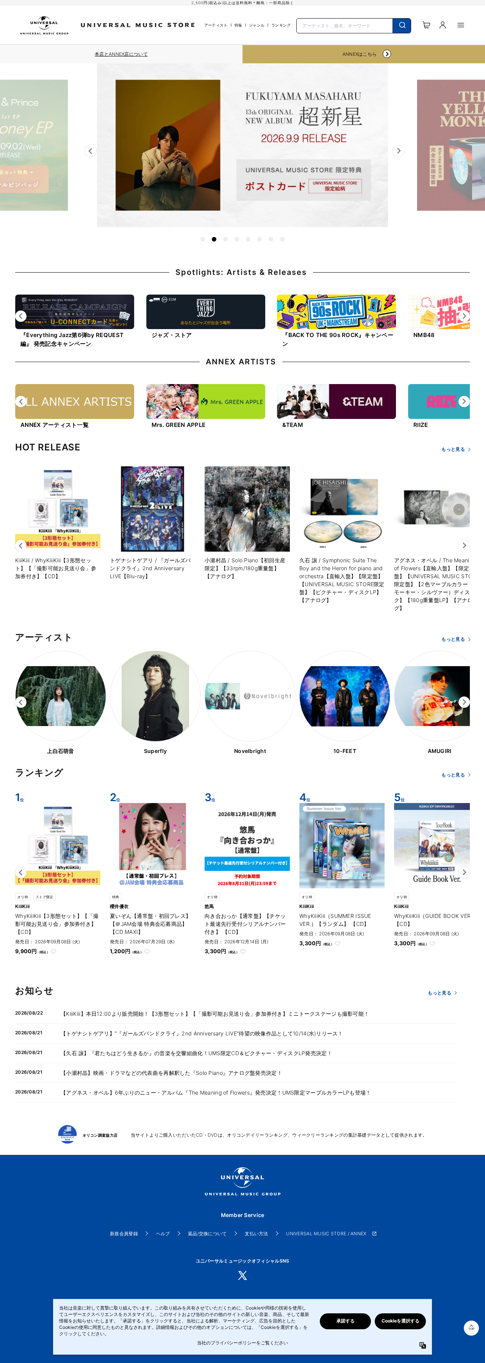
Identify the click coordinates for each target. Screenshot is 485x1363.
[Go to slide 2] (214, 239)
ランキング (281, 25)
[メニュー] (461, 25)
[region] (121, 54)
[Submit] (402, 25)
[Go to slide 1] (202, 239)
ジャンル (256, 25)
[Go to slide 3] (225, 239)
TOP (471, 1329)
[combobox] (353, 25)
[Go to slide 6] (259, 239)
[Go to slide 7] (271, 239)
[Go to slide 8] (282, 239)
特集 (238, 25)
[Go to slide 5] (248, 239)
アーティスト (216, 25)
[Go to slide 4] (237, 239)
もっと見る (453, 449)
